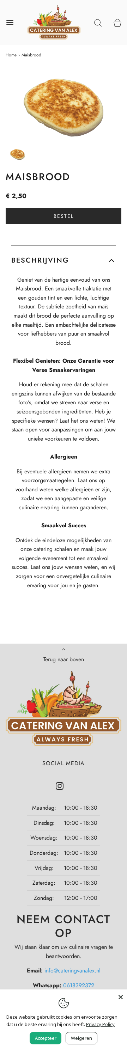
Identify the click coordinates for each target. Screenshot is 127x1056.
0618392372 (78, 985)
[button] (17, 154)
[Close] (120, 995)
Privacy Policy (100, 1024)
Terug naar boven (63, 659)
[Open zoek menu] (98, 22)
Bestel (64, 216)
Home (11, 55)
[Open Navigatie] (9, 22)
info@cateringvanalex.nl (72, 970)
